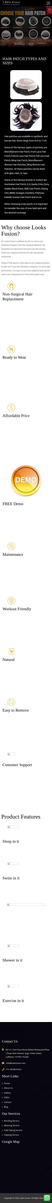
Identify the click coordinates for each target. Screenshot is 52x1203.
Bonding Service (11, 1120)
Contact (7, 1102)
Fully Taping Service (13, 1130)
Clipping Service (11, 1134)
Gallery (7, 1092)
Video (6, 1097)
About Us (8, 1088)
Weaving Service (11, 1125)
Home (7, 1083)
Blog (6, 1106)
